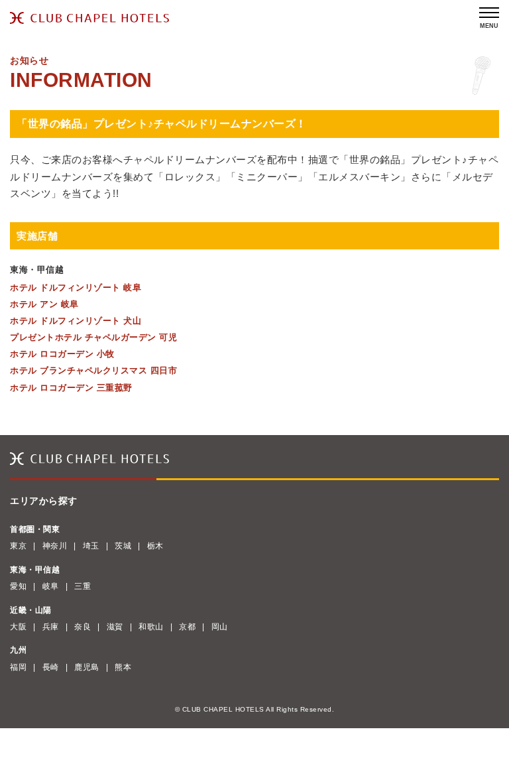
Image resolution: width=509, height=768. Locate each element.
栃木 (155, 545)
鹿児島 (86, 667)
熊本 (123, 667)
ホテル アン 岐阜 (44, 304)
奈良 (82, 626)
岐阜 (50, 586)
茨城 (123, 545)
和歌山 (151, 626)
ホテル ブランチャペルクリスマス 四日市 (93, 370)
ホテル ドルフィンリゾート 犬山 (75, 321)
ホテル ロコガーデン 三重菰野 (71, 388)
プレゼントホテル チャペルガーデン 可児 (93, 337)
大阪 (18, 626)
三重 (82, 586)
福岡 (18, 667)
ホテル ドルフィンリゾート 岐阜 (75, 287)
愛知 (18, 586)
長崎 (50, 667)
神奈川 (55, 545)
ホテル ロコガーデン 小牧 (62, 354)
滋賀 (115, 626)
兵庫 (50, 626)
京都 (187, 626)
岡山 (219, 626)
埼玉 (91, 545)
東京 (18, 545)
